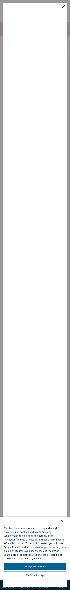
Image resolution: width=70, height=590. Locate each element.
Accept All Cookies (34, 566)
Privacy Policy (33, 558)
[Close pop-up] (64, 6)
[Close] (62, 521)
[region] (35, 548)
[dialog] (35, 295)
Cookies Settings (35, 575)
